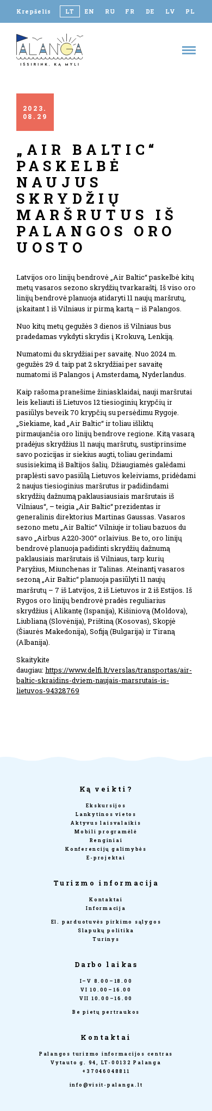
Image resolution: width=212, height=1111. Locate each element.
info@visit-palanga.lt (106, 1085)
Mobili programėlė (106, 831)
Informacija (106, 908)
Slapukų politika (106, 930)
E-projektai (105, 858)
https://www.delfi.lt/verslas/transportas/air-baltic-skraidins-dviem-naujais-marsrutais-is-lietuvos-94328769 (104, 680)
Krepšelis (33, 11)
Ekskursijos (106, 805)
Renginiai (106, 840)
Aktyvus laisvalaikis (106, 823)
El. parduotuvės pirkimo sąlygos (106, 922)
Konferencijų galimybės (106, 849)
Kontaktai (106, 899)
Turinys (105, 939)
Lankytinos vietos (106, 814)
